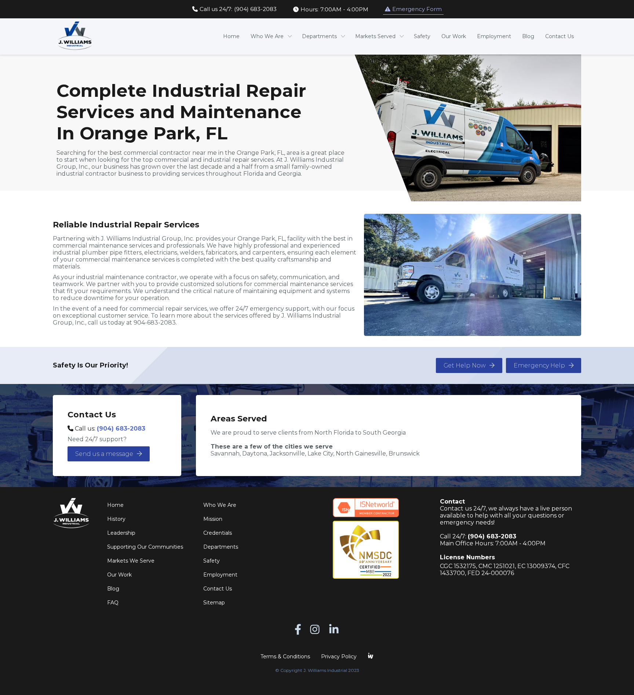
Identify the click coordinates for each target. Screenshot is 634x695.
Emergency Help (539, 365)
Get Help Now (465, 365)
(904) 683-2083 (121, 428)
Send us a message (104, 453)
